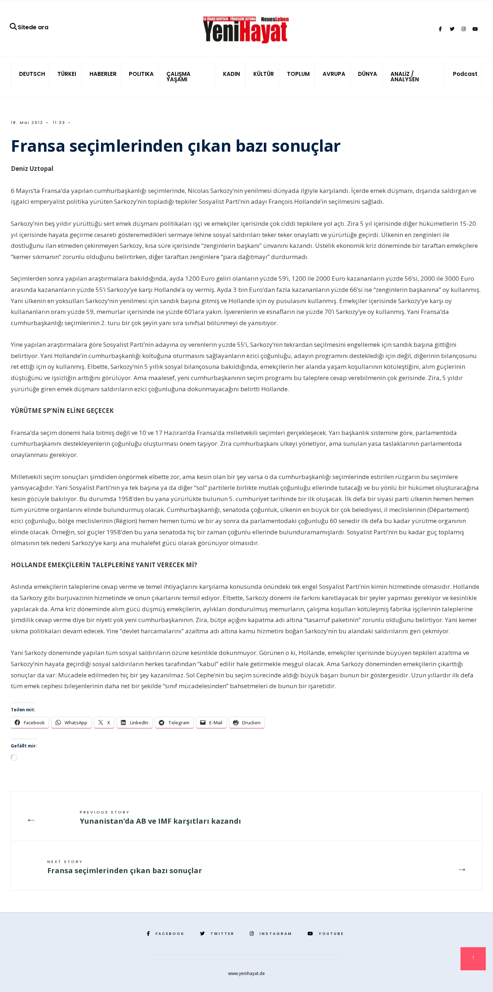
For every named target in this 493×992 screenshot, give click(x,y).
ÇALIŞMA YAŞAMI (178, 76)
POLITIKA (141, 74)
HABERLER (103, 74)
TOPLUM (298, 74)
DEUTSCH (32, 74)
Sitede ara (33, 27)
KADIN (231, 74)
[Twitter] (452, 29)
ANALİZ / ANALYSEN (405, 76)
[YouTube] (475, 29)
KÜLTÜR (263, 74)
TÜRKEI (66, 74)
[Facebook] (440, 29)
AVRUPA (334, 74)
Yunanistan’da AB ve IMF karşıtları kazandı (160, 817)
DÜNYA (367, 74)
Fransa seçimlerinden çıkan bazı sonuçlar (124, 867)
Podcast (465, 74)
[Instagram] (463, 29)
